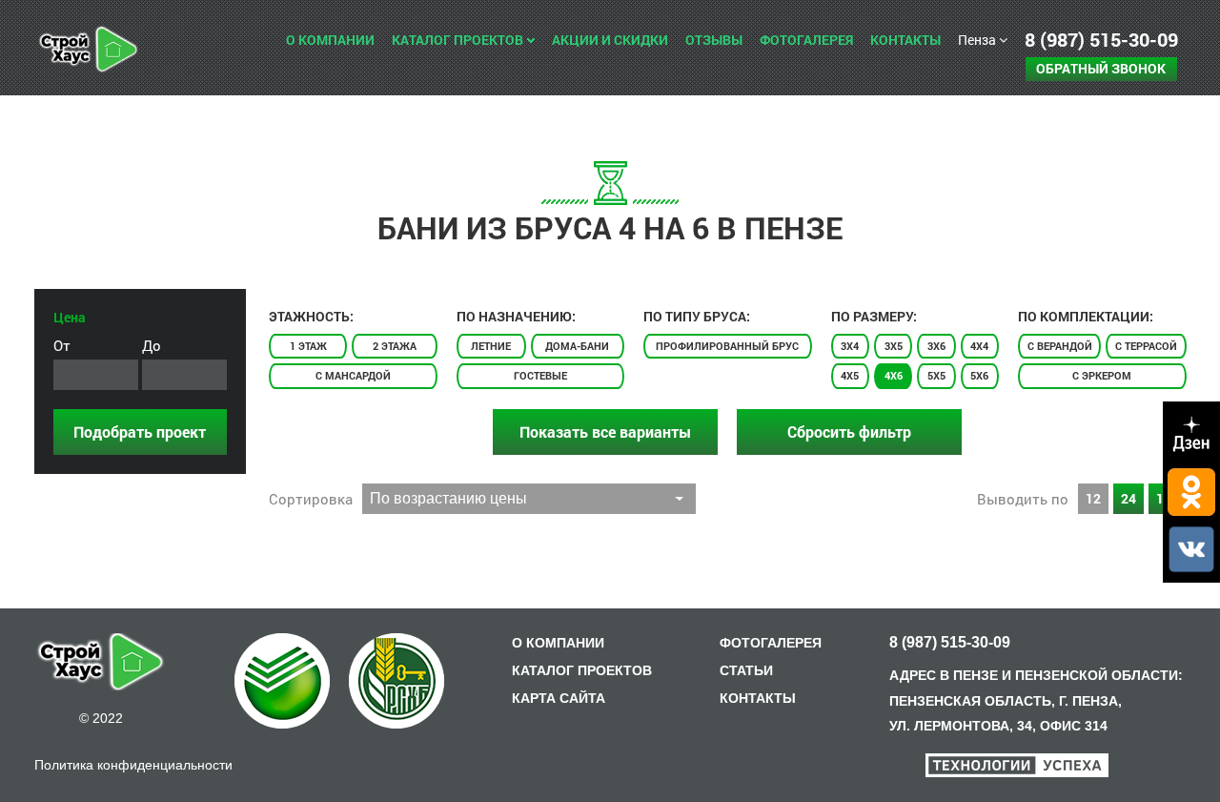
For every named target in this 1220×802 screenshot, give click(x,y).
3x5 (893, 346)
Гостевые (540, 375)
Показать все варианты (605, 432)
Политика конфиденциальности (133, 764)
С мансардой (353, 375)
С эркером (1101, 375)
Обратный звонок (1101, 68)
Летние (491, 346)
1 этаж (308, 346)
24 (1128, 498)
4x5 (850, 375)
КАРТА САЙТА (558, 698)
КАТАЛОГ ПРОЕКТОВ (582, 670)
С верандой (1059, 346)
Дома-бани (577, 346)
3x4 (850, 346)
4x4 (979, 346)
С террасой (1146, 346)
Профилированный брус (727, 346)
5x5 (936, 375)
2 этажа (395, 346)
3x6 (936, 346)
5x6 (979, 375)
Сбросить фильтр (849, 432)
